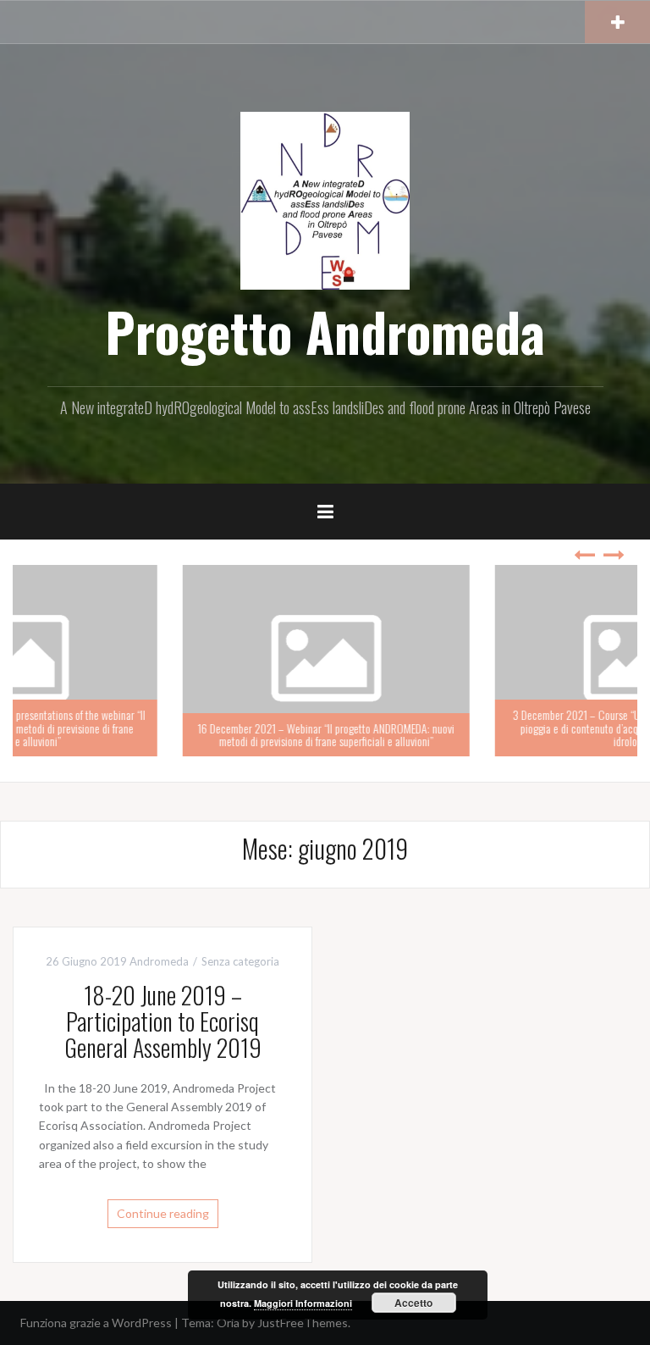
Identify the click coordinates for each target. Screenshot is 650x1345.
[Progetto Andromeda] (325, 199)
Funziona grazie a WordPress (96, 1322)
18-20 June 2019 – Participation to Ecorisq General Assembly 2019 (163, 1021)
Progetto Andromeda (325, 331)
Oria (228, 1322)
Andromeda (159, 961)
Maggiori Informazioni (303, 1303)
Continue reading (163, 1213)
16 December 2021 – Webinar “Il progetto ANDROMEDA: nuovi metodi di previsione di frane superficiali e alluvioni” (169, 734)
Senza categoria (240, 961)
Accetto (413, 1302)
